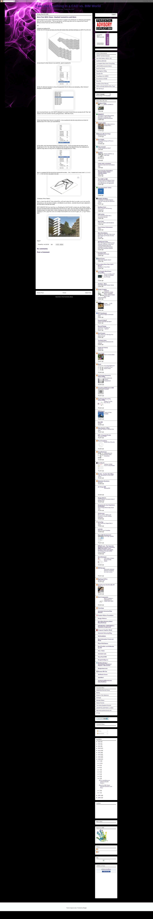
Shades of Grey (102, 103)
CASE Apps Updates (109, 536)
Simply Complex (102, 289)
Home (64, 292)
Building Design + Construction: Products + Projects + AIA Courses (105, 664)
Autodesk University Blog (105, 633)
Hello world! (100, 174)
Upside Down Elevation (109, 442)
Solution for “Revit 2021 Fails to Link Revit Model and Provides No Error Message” (106, 236)
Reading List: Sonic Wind (104, 267)
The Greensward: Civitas (104, 187)
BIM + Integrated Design (104, 435)
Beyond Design (102, 326)
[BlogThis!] (58, 244)
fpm (76, 907)
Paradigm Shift (102, 252)
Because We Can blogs (104, 133)
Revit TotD (101, 221)
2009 (99, 757)
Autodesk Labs (102, 653)
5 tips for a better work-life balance (106, 222)
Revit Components (103, 597)
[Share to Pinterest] (62, 244)
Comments (101, 733)
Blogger (84, 907)
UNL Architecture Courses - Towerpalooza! (108, 379)
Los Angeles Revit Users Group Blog (105, 63)
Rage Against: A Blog (101, 71)
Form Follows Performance (105, 227)
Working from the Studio (103, 254)
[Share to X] (59, 244)
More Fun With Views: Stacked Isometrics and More (105, 787)
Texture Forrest (100, 702)
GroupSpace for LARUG (102, 76)
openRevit (101, 677)
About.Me (98, 81)
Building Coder (102, 207)
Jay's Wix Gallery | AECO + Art (103, 58)
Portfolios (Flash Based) (102, 83)
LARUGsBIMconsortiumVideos (104, 66)
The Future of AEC (102, 436)
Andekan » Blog (102, 283)
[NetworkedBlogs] (106, 869)
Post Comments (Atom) (67, 296)
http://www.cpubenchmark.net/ (103, 710)
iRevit (99, 364)
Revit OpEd (101, 139)
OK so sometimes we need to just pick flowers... (104, 782)
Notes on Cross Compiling (104, 530)
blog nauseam (102, 146)
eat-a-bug (100, 522)
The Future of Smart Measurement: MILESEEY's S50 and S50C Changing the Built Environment (106, 117)
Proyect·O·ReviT (102, 320)
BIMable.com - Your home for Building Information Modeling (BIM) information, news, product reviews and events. (106, 547)
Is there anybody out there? (104, 148)
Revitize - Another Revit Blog (106, 474)
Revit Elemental (102, 557)
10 (100, 763)
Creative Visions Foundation (105, 615)
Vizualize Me (99, 73)
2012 (99, 750)
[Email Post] (51, 244)
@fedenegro (101, 513)
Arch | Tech (101, 353)
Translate (108, 95)
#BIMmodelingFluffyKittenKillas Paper (105, 86)
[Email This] (56, 244)
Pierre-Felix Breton (103, 643)
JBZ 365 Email (100, 88)
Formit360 (106, 389)
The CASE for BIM (103, 179)
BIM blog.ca (101, 411)
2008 (99, 759)
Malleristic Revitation (103, 481)
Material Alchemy (102, 135)
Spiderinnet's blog (103, 241)
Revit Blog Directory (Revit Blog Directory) (105, 622)
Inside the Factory (103, 347)
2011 (99, 752)
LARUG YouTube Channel (102, 55)
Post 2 (99, 228)
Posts (99, 731)
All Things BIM (102, 487)
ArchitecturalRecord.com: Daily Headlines (105, 681)
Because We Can (102, 671)
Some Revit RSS (102, 656)
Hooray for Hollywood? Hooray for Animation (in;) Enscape (109, 275)
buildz (99, 302)
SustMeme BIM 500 (101, 61)
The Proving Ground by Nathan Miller (104, 376)
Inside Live (100, 349)
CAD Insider (101, 214)
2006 (99, 797)
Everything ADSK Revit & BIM (106, 387)
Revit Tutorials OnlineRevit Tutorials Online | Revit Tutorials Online (105, 172)
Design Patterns (102, 618)
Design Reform (102, 498)
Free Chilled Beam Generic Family (106, 285)
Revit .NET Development (104, 535)
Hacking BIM (107, 488)
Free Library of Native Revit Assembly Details (109, 560)
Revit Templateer (102, 440)
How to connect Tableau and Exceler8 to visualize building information (104, 516)
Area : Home (101, 650)
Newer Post (40, 292)
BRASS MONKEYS (108, 104)
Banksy (98, 692)
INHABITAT (101, 114)
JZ (98, 852)
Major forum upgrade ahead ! (104, 260)
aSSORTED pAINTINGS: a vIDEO (104, 707)
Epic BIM (100, 422)
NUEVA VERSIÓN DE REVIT (105, 321)
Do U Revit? (101, 463)
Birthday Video (101, 580)
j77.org (98, 713)
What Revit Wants (102, 233)
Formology (101, 608)
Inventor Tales (102, 122)
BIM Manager (101, 568)
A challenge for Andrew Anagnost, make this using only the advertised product (106, 201)
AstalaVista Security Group (103, 690)
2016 (99, 741)
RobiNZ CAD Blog (103, 198)
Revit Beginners (102, 451)
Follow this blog (106, 871)
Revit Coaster (101, 333)
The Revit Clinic (102, 340)
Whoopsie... (100, 482)
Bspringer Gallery (102, 579)
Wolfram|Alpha (102, 636)
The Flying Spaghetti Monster (103, 705)
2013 (99, 748)
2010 (99, 754)
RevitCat (100, 152)
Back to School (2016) (109, 354)
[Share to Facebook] (61, 244)
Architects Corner (102, 674)
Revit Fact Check (100, 68)
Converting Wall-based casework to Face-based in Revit (109, 367)
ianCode (100, 529)
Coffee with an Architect (104, 163)
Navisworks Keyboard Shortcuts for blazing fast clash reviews (109, 571)
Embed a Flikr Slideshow (102, 695)
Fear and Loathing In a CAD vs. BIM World (68, 6)
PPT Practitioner (102, 313)
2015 (99, 744)
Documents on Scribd (101, 78)
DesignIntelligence (103, 659)
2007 (99, 795)
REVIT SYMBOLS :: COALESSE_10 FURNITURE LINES (109, 600)
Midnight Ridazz (100, 700)
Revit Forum (101, 258)
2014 (99, 746)
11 (100, 761)
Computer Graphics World (105, 630)
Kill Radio (98, 697)
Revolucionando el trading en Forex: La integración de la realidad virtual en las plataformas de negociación (106, 182)
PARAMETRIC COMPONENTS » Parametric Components (106, 626)
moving (99, 423)
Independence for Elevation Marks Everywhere (108, 455)
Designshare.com (102, 668)
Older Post (88, 292)
